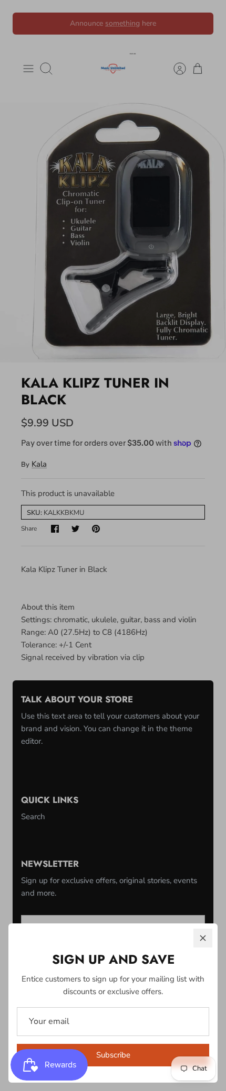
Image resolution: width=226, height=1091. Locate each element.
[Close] (202, 938)
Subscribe (113, 1055)
